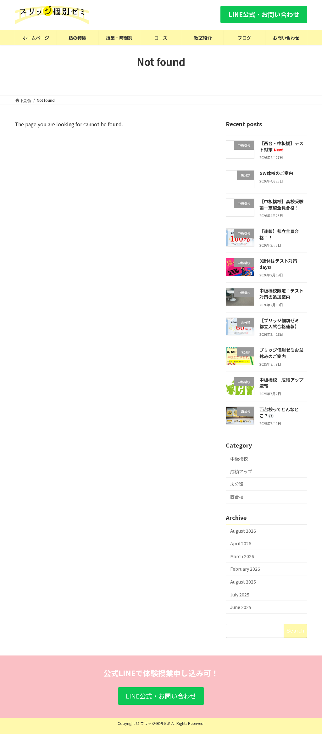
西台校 (236, 497)
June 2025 (240, 607)
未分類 (236, 484)
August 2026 (243, 530)
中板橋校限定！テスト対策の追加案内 (281, 293)
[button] (263, 14)
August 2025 (243, 582)
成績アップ (241, 471)
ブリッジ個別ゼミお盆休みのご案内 (281, 353)
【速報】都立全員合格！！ (279, 234)
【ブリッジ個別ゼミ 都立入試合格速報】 (281, 323)
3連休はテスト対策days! (278, 264)
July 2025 (239, 594)
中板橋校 (239, 458)
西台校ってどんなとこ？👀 (279, 412)
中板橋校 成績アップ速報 (281, 383)
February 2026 (245, 569)
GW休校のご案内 (276, 173)
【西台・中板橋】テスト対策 (281, 146)
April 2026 (240, 543)
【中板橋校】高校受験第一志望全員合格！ (281, 204)
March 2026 (242, 556)
